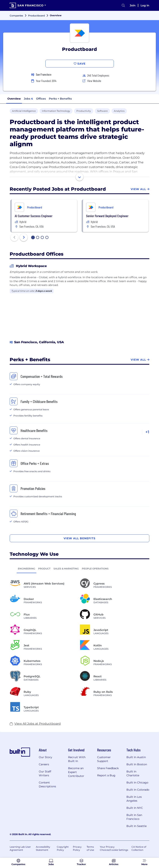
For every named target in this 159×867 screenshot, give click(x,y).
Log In (145, 5)
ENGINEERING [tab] (26, 568)
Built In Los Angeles (134, 798)
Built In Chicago (137, 782)
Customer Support (104, 759)
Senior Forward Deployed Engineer (107, 216)
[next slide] (24, 237)
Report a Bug (106, 775)
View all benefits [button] (79, 538)
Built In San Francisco (134, 817)
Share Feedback (108, 768)
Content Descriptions (47, 784)
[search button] (123, 5)
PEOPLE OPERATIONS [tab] (95, 568)
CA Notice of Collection (138, 848)
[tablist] (79, 568)
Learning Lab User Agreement (20, 848)
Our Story (45, 757)
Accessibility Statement (43, 848)
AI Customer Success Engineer (33, 216)
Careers (44, 764)
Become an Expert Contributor (76, 772)
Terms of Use (90, 848)
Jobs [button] (28, 98)
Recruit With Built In (77, 759)
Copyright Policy (63, 848)
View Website (94, 81)
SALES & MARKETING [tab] (66, 568)
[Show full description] (79, 177)
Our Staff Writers (45, 773)
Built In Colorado (137, 789)
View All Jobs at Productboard (37, 723)
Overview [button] (14, 98)
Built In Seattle (136, 826)
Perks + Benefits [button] (60, 98)
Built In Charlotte (132, 773)
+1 (147, 432)
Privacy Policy (77, 848)
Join (133, 5)
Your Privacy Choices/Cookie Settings (114, 848)
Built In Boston (136, 764)
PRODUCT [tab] (44, 568)
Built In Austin (136, 757)
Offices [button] (41, 98)
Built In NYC (134, 808)
